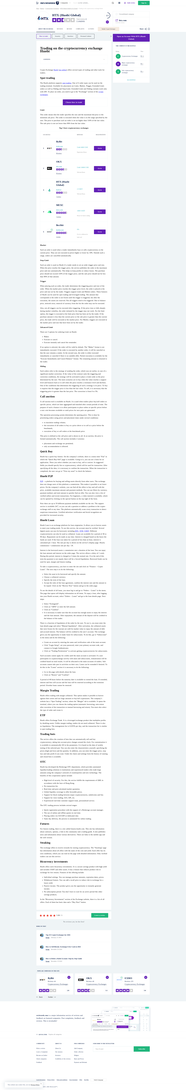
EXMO (128, 978)
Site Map (86, 1079)
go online (62, 70)
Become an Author (41, 1055)
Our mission (58, 1052)
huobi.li (58, 190)
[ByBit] (49, 148)
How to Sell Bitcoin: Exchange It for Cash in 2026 (63, 947)
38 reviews (59, 153)
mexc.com (59, 210)
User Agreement (73, 1079)
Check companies (41, 1059)
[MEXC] (49, 211)
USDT (86, 531)
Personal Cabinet (86, 36)
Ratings (42, 8)
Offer (80, 1079)
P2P (41, 481)
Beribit (60, 225)
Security (57, 36)
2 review (58, 237)
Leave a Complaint (42, 1052)
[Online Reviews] (49, 3)
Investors (58, 1055)
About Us (58, 1048)
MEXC (59, 205)
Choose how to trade (74, 102)
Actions (91, 29)
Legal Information (40, 1079)
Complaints (80, 29)
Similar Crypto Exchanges (108, 29)
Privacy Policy (51, 1079)
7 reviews (58, 196)
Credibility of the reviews (63, 1059)
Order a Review (78, 1052)
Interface (70, 36)
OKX (59, 161)
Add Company (78, 1048)
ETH (81, 531)
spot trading (66, 83)
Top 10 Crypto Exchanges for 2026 (58, 935)
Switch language (98, 1080)
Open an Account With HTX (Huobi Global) (131, 37)
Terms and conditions (62, 1079)
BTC (77, 531)
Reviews (60, 29)
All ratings (131, 80)
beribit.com (60, 230)
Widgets (76, 1055)
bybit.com (59, 146)
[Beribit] (49, 231)
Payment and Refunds (80, 1062)
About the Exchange (45, 29)
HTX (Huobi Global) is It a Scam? (69, 8)
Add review (131, 3)
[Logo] (43, 18)
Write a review (40, 1048)
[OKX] (49, 168)
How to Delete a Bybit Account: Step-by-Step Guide (64, 958)
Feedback (39, 1062)
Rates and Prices (79, 1059)
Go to (100, 148)
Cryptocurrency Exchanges (52, 8)
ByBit (59, 141)
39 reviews (59, 173)
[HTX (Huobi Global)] (49, 190)
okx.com (59, 166)
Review (69, 29)
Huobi (56, 70)
